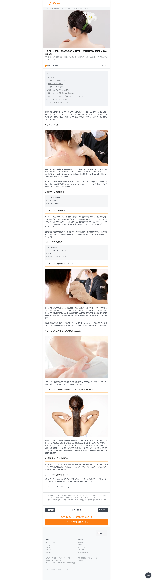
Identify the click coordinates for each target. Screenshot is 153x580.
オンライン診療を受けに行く (76, 522)
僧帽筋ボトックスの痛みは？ (57, 99)
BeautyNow (54, 8)
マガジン (62, 8)
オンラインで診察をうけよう (59, 102)
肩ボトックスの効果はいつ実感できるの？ (62, 93)
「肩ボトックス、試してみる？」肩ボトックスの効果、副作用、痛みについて (77, 8)
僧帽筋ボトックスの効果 (58, 81)
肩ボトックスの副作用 (55, 84)
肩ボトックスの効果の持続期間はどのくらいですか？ (65, 96)
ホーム (46, 8)
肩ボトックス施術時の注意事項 (58, 90)
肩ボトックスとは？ (54, 77)
